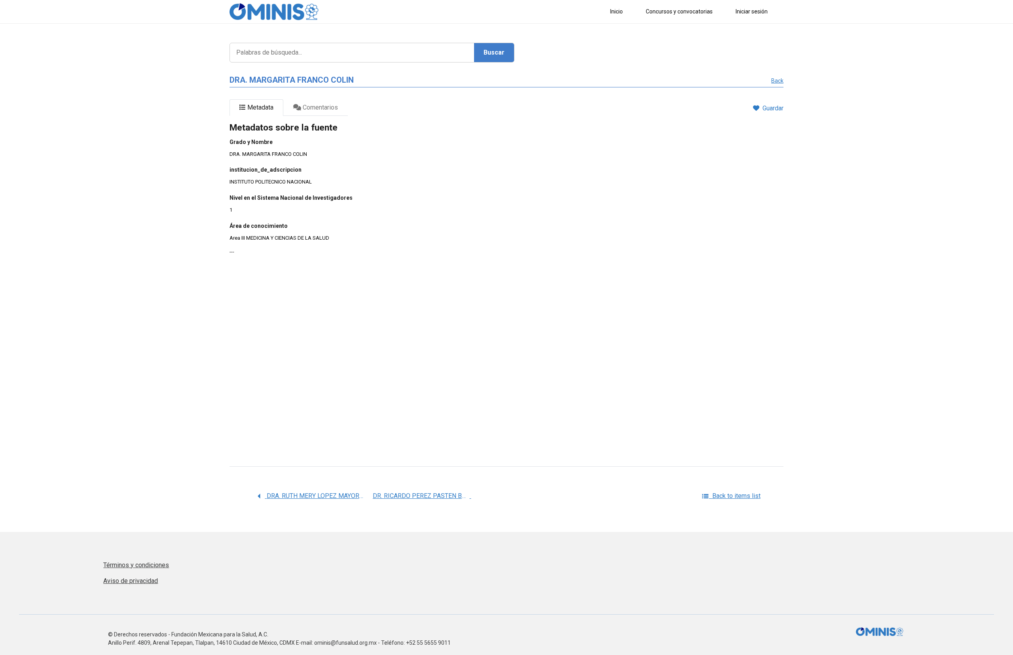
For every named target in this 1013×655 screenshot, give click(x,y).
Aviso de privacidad (130, 581)
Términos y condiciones (136, 565)
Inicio (616, 11)
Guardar (773, 108)
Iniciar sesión (752, 11)
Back (777, 81)
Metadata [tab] (259, 107)
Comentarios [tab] (319, 107)
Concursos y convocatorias (679, 11)
